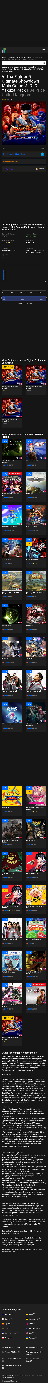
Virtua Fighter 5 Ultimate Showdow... (34, 387)
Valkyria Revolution (8, 972)
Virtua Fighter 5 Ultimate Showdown (10, 387)
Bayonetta (29, 625)
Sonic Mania (6, 807)
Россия (8, 1338)
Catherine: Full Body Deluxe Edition (35, 808)
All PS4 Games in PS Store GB (11, 1367)
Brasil (32, 1314)
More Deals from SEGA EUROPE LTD (33, 69)
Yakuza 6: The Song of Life (34, 1005)
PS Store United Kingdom (11, 1347)
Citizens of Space (8, 724)
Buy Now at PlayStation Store (14, 154)
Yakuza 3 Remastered (33, 691)
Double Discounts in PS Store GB (34, 1353)
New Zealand (34, 1328)
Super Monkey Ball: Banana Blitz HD (35, 907)
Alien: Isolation (7, 625)
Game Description (7, 71)
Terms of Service (29, 1376)
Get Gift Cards (8, 169)
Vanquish (29, 658)
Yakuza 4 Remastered (9, 939)
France (32, 1324)
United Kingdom (11, 1333)
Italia (7, 1328)
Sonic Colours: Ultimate (9, 527)
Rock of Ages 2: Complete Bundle (10, 593)
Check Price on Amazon (12, 161)
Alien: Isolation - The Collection (8, 461)
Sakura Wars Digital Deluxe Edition (11, 1005)
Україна (33, 1338)
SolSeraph (29, 494)
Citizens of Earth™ (32, 461)
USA (31, 1333)
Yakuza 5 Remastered (9, 691)
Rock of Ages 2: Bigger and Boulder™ (35, 593)
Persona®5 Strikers (32, 559)
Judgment (5, 658)
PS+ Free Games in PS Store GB (34, 1360)
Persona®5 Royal (32, 873)
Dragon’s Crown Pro (32, 840)
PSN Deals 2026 (8, 1376)
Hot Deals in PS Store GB (11, 1352)
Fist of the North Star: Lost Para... (10, 494)
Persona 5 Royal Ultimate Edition (10, 907)
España (8, 1324)
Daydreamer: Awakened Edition (10, 841)
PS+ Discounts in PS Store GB (11, 1360)
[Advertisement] (24, 23)
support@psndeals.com (13, 1381)
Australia (9, 1314)
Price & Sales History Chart (18, 67)
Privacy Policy (19, 1376)
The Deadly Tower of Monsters (8, 874)
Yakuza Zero (6, 559)
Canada (8, 1319)
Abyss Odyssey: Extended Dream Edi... (34, 724)
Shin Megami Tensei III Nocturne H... (33, 972)
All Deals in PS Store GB (34, 1347)
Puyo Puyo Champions (33, 939)
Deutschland (34, 1319)
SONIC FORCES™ (31, 527)
